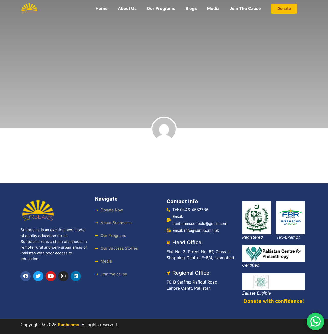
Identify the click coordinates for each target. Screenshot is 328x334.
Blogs (191, 8)
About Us (127, 8)
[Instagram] (63, 276)
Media (213, 8)
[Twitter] (38, 276)
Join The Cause (245, 8)
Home (102, 8)
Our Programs (161, 8)
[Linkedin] (76, 276)
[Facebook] (25, 276)
